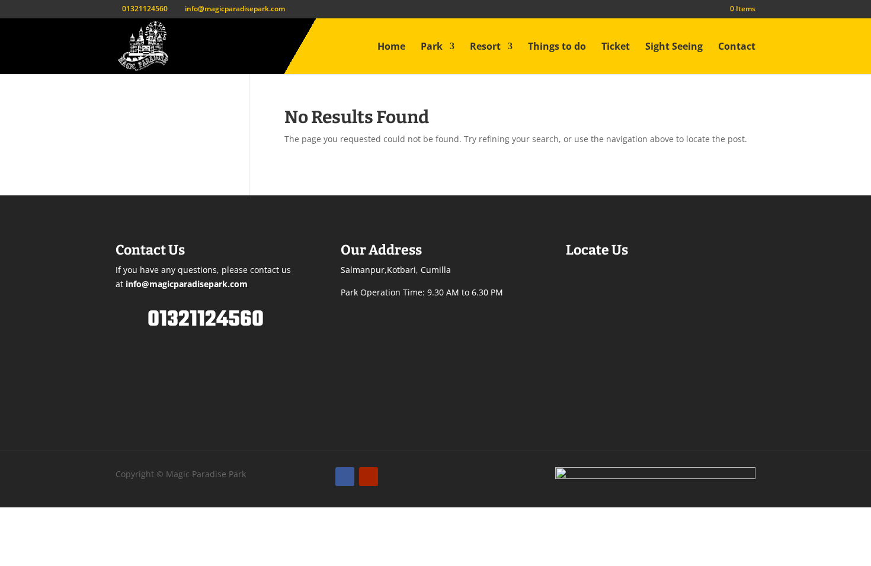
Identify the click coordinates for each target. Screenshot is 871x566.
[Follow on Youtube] (368, 476)
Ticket (615, 47)
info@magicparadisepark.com (187, 284)
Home (391, 47)
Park (432, 47)
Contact (736, 47)
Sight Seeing (674, 47)
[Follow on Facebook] (344, 476)
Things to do (557, 47)
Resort (485, 47)
